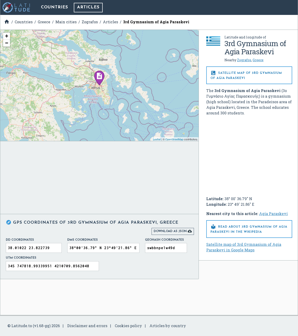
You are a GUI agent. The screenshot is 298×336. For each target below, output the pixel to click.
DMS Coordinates (82, 239)
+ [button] (6, 36)
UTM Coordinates (21, 257)
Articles (88, 7)
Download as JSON (173, 231)
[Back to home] (16, 7)
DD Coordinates (20, 239)
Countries (54, 7)
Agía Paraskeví (273, 213)
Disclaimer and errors (87, 325)
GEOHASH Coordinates (164, 239)
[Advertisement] (249, 154)
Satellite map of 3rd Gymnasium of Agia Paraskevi (246, 75)
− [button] (6, 43)
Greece (258, 60)
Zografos (244, 60)
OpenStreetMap (174, 139)
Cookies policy (128, 325)
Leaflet (157, 139)
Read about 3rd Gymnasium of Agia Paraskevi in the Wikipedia (248, 228)
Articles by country (167, 325)
